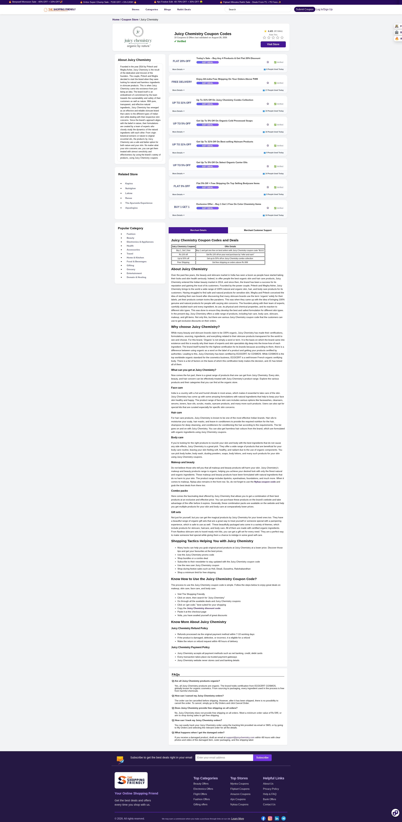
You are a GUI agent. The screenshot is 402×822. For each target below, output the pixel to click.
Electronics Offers (203, 789)
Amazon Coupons (240, 794)
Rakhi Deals (184, 9)
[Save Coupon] (268, 62)
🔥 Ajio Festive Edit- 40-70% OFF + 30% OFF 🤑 (151, 1)
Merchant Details (198, 230)
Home (116, 19)
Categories (152, 9)
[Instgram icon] (271, 818)
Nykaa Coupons (239, 804)
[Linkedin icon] (278, 818)
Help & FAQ (269, 794)
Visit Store (273, 44)
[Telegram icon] (284, 818)
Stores (135, 9)
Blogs (167, 9)
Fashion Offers (201, 799)
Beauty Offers (201, 783)
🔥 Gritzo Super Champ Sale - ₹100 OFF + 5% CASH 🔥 (81, 2)
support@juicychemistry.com (240, 737)
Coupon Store (130, 19)
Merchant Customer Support (258, 230)
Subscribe (262, 757)
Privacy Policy (271, 789)
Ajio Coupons (238, 799)
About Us (268, 783)
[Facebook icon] (264, 818)
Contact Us (269, 804)
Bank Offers (269, 799)
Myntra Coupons (239, 783)
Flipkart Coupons (240, 789)
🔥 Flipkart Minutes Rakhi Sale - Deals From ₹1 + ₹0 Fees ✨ (223, 2)
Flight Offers (200, 794)
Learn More (237, 818)
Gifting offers (200, 804)
